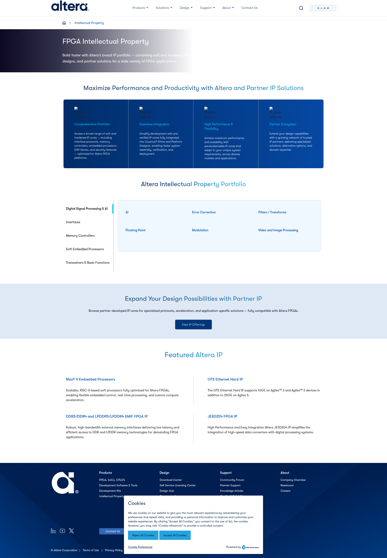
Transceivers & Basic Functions (87, 262)
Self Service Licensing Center (178, 485)
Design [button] (184, 8)
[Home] (70, 8)
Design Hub (167, 490)
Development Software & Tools (118, 485)
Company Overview (293, 479)
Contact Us (113, 531)
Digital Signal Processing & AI (87, 209)
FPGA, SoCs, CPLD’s (112, 479)
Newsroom (287, 485)
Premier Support (230, 485)
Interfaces (73, 222)
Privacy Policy (114, 550)
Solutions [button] (162, 8)
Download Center (171, 479)
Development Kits (110, 490)
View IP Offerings (193, 324)
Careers (285, 490)
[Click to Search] (301, 8)
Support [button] (206, 8)
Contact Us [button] (249, 8)
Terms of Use (91, 550)
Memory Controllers (80, 236)
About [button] (226, 8)
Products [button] (138, 8)
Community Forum (232, 479)
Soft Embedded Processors (85, 249)
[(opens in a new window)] (53, 530)
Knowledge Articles (231, 490)
